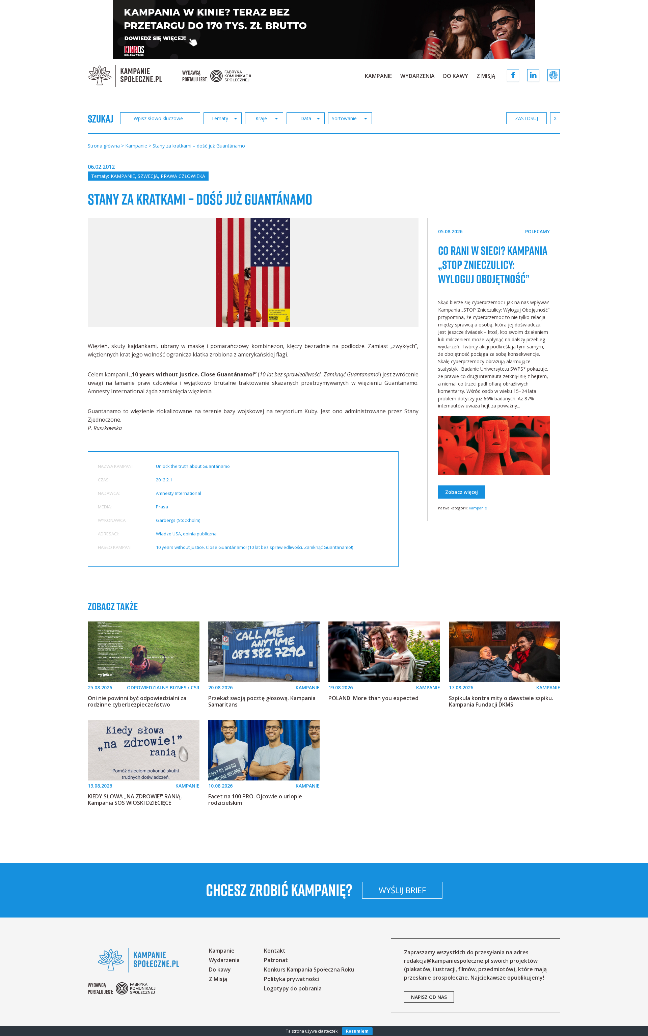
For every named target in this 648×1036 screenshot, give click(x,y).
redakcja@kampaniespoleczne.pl (446, 960)
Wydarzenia (417, 76)
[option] (253, 272)
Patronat (276, 960)
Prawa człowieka (183, 176)
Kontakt (275, 950)
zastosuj (526, 118)
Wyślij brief (402, 890)
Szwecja (148, 176)
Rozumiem (357, 1031)
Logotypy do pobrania (293, 988)
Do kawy (455, 76)
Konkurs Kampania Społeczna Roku (309, 969)
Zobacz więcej (461, 492)
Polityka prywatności (291, 979)
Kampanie (378, 76)
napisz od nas (429, 997)
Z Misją (486, 76)
